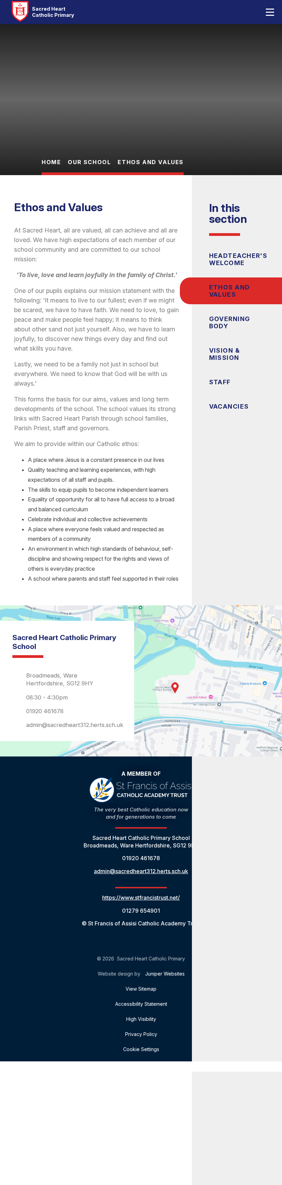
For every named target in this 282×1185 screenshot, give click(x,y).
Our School (89, 162)
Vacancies (229, 406)
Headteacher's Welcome (238, 259)
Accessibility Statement (141, 1004)
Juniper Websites (165, 974)
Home (51, 162)
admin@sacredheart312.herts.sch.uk (74, 724)
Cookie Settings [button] (141, 1049)
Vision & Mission (224, 354)
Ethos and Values (151, 162)
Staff (220, 382)
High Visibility (141, 1019)
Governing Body (229, 322)
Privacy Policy (141, 1034)
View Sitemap (141, 989)
